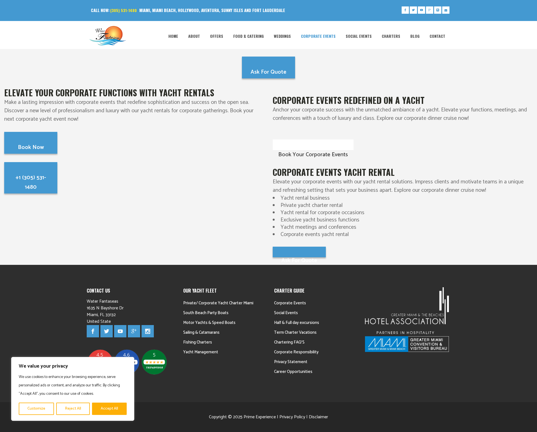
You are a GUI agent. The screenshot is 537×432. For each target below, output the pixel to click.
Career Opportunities (293, 371)
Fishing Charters (197, 342)
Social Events (286, 312)
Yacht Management (200, 352)
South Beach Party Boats (206, 312)
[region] (72, 389)
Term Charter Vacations (295, 332)
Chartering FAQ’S (289, 342)
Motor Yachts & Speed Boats (209, 322)
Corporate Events (290, 303)
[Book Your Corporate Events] (313, 144)
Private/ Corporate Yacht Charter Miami (218, 303)
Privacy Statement (290, 361)
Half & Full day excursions (296, 322)
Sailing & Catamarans (201, 332)
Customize (36, 408)
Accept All (109, 408)
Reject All (73, 408)
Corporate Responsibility (296, 352)
